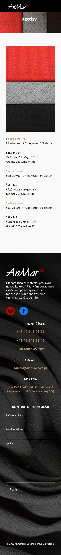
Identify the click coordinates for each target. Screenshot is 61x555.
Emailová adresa (14, 429)
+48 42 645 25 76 (30, 331)
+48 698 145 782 (30, 349)
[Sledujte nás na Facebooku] (23, 311)
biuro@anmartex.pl (30, 368)
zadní (15, 237)
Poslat (14, 489)
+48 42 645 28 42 (30, 340)
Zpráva (9, 443)
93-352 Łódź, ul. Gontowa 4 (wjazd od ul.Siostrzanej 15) (30, 389)
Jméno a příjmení (15, 415)
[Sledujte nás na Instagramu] (10, 311)
